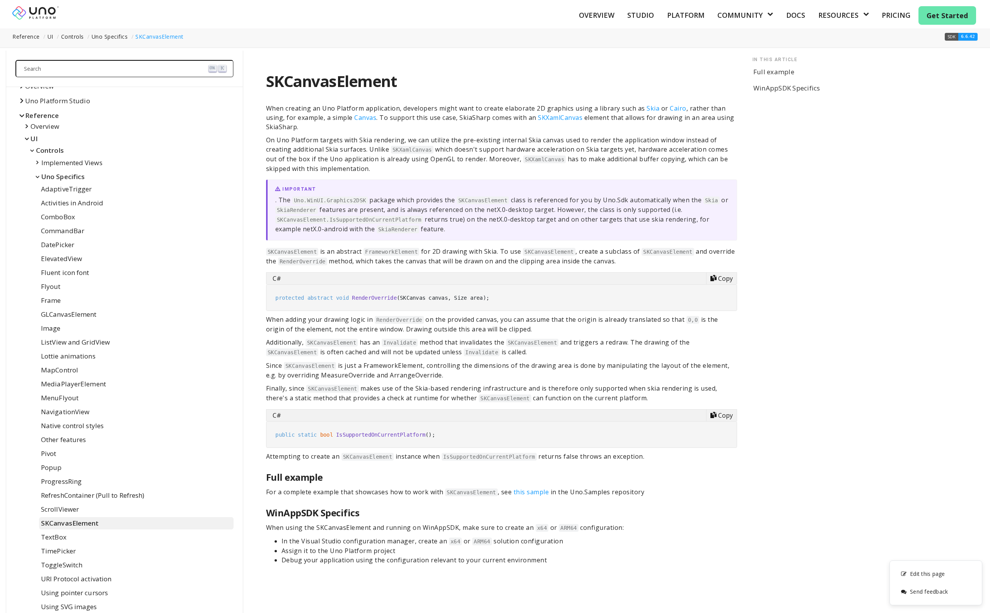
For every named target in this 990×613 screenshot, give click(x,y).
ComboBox (58, 216)
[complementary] (935, 582)
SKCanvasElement (159, 36)
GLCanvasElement (69, 314)
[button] (961, 37)
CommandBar (62, 230)
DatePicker (57, 244)
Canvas (365, 117)
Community (740, 15)
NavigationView (65, 411)
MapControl (59, 369)
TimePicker (58, 550)
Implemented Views (71, 162)
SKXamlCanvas (560, 117)
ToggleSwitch (61, 564)
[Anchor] (328, 477)
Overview (596, 15)
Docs (795, 15)
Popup (51, 467)
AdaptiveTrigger (66, 188)
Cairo (678, 108)
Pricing (896, 15)
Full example (773, 71)
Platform (686, 15)
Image (51, 328)
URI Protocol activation (76, 578)
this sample (531, 492)
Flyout (51, 286)
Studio (640, 15)
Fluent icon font (65, 272)
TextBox (54, 537)
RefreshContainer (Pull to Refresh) (92, 495)
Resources (838, 15)
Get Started (947, 15)
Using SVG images (69, 606)
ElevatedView (61, 258)
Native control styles (72, 425)
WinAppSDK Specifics (786, 88)
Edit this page (927, 573)
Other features (63, 439)
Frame (51, 300)
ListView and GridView (75, 342)
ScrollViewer (60, 509)
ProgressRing (61, 481)
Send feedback (929, 591)
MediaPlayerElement (73, 383)
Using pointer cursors (74, 592)
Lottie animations (68, 356)
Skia (653, 108)
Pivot (48, 453)
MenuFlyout (60, 397)
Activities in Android (72, 202)
